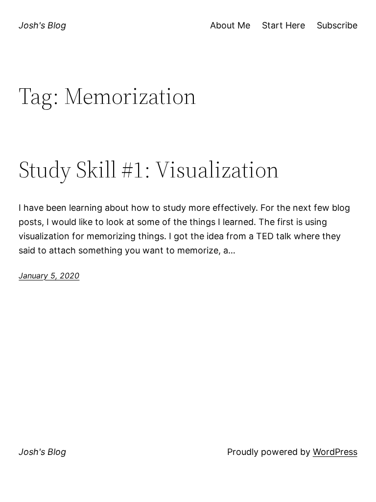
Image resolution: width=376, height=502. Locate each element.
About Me (230, 25)
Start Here (283, 25)
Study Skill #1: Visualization (149, 169)
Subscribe (337, 25)
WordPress (335, 452)
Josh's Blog (42, 25)
